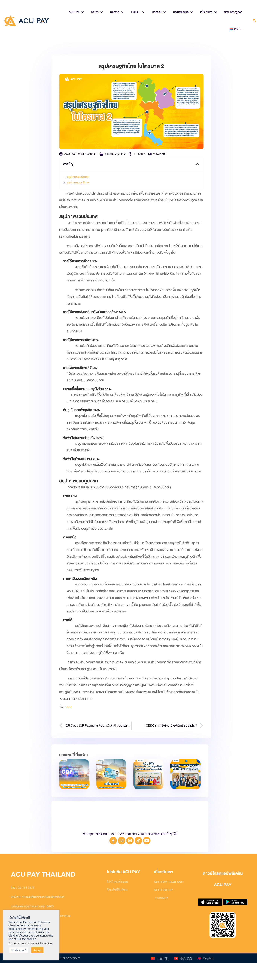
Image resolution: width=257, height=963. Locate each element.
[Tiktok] (138, 840)
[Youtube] (147, 840)
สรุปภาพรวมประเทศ (78, 177)
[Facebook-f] (113, 840)
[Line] (130, 840)
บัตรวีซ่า (114, 12)
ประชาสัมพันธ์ (181, 12)
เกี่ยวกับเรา (206, 12)
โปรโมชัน (135, 12)
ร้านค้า (95, 12)
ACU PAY (74, 12)
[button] (254, 20)
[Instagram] (121, 840)
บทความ (157, 12)
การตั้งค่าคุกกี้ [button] (19, 950)
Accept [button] (37, 950)
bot (69, 707)
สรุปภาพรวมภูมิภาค (78, 182)
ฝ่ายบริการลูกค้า (233, 12)
